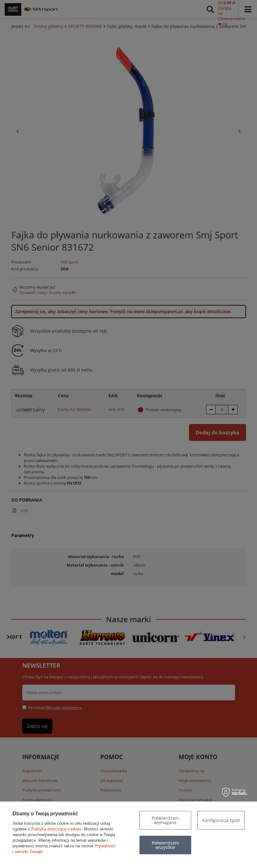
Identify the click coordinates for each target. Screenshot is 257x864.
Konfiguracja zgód (221, 820)
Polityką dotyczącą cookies (56, 829)
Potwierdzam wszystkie (165, 845)
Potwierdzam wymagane (165, 820)
